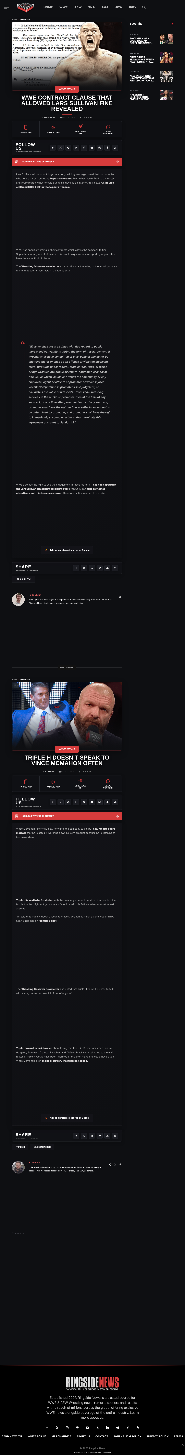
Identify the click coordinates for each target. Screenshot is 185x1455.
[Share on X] (84, 568)
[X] (61, 148)
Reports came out (61, 178)
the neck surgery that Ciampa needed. (65, 1060)
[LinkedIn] (76, 148)
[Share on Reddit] (107, 568)
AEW (78, 7)
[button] (144, 7)
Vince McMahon (42, 1147)
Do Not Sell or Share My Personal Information (92, 1452)
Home (48, 7)
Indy (133, 7)
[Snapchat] (107, 148)
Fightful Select (48, 920)
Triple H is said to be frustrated (35, 900)
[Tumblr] (98, 1428)
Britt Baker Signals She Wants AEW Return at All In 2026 (142, 59)
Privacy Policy (158, 1436)
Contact (101, 1436)
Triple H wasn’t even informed (34, 1048)
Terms (178, 1436)
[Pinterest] (84, 148)
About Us (83, 1436)
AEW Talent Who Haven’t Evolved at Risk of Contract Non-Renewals (142, 78)
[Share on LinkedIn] (92, 568)
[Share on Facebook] (76, 568)
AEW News (134, 34)
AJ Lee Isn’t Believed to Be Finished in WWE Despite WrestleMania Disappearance (140, 97)
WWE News (25, 19)
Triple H (20, 1147)
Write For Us (37, 1436)
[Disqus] (67, 1282)
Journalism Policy (127, 1436)
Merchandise (61, 1436)
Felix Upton (49, 117)
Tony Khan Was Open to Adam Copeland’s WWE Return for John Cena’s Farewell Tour (141, 40)
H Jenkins (49, 772)
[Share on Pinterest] (100, 568)
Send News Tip (12, 1436)
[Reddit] (115, 148)
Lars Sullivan (23, 579)
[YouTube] (92, 148)
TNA (91, 7)
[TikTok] (128, 1428)
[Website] (110, 1164)
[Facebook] (53, 148)
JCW (118, 7)
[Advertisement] (38, 460)
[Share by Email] (115, 568)
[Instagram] (100, 148)
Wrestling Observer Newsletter (40, 266)
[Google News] (68, 148)
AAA (105, 7)
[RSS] (138, 1428)
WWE (63, 7)
